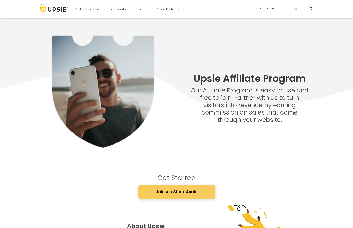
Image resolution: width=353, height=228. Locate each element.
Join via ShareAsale (177, 192)
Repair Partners (167, 9)
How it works (117, 9)
